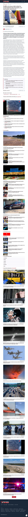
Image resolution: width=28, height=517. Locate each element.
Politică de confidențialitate (11, 504)
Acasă (4, 3)
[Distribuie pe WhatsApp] (22, 26)
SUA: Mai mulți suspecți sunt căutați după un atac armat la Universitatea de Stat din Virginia (12, 494)
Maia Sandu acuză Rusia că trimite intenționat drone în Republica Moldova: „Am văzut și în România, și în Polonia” (16, 221)
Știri (6, 3)
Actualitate (8, 3)
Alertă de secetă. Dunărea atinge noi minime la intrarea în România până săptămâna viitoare (16, 253)
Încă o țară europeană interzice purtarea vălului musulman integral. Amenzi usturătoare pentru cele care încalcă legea (16, 162)
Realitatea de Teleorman (8, 511)
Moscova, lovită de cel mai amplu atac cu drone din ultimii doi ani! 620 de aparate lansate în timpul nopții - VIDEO (13, 343)
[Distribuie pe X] (24, 26)
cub (19, 94)
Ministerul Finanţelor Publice (13, 94)
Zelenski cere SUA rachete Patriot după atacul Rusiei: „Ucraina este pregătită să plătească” (15, 192)
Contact (2, 504)
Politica (5, 119)
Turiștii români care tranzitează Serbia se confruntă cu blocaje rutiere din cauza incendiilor (14, 85)
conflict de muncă (6, 94)
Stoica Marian (23, 379)
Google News (19, 96)
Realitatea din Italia (11, 26)
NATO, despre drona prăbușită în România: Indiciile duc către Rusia (14, 118)
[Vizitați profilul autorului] (4, 26)
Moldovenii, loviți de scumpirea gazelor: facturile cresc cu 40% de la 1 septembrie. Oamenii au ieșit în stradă (16, 184)
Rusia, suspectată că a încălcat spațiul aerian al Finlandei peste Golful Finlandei (14, 83)
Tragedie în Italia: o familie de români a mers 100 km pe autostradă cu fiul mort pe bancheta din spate (13, 399)
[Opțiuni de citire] (26, 515)
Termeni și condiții (5, 504)
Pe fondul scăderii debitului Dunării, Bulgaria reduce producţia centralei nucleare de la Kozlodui (14, 81)
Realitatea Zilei (17, 511)
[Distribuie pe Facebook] (21, 26)
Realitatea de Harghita (22, 511)
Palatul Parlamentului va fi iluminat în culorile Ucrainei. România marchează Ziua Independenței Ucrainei (13, 182)
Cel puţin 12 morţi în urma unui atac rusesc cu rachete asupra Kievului (14, 87)
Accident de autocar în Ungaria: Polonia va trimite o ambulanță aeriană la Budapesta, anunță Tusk (15, 249)
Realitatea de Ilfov (13, 511)
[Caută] (22, 1)
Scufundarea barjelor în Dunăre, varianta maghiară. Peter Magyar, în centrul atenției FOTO (16, 245)
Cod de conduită (16, 504)
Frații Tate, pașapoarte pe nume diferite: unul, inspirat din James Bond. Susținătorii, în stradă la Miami (16, 224)
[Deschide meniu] (24, 1)
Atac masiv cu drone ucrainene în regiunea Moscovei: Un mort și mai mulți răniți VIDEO (16, 238)
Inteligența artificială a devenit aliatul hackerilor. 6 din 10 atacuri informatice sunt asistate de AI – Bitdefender (13, 324)
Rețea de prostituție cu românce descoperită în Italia (11, 215)
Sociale (5, 125)
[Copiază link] (19, 26)
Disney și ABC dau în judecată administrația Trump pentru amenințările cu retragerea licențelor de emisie (16, 217)
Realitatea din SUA (3, 511)
